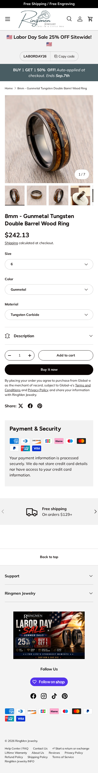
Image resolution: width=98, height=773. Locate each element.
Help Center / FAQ (16, 748)
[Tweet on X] (20, 406)
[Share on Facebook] (30, 406)
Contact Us (40, 748)
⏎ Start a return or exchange (70, 748)
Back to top (49, 557)
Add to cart (66, 355)
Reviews (54, 752)
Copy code (67, 56)
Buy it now (49, 369)
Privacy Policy (74, 752)
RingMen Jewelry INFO (19, 761)
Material (11, 304)
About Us (38, 752)
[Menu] (7, 19)
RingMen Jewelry (26, 741)
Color (9, 279)
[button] (90, 19)
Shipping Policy (38, 757)
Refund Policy (14, 757)
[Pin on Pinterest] (39, 406)
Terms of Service (63, 757)
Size (8, 253)
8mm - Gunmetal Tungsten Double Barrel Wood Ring (52, 88)
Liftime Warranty (16, 752)
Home (9, 88)
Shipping (11, 243)
